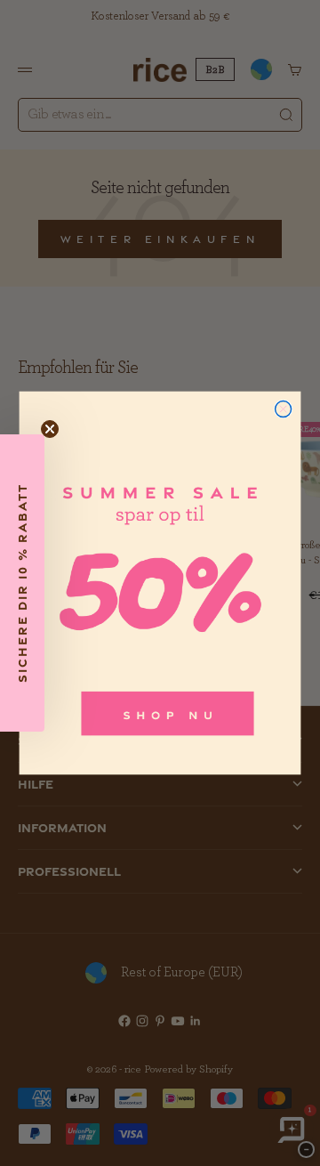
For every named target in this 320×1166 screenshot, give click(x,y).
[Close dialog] (284, 409)
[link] (160, 583)
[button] (22, 583)
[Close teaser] (50, 429)
